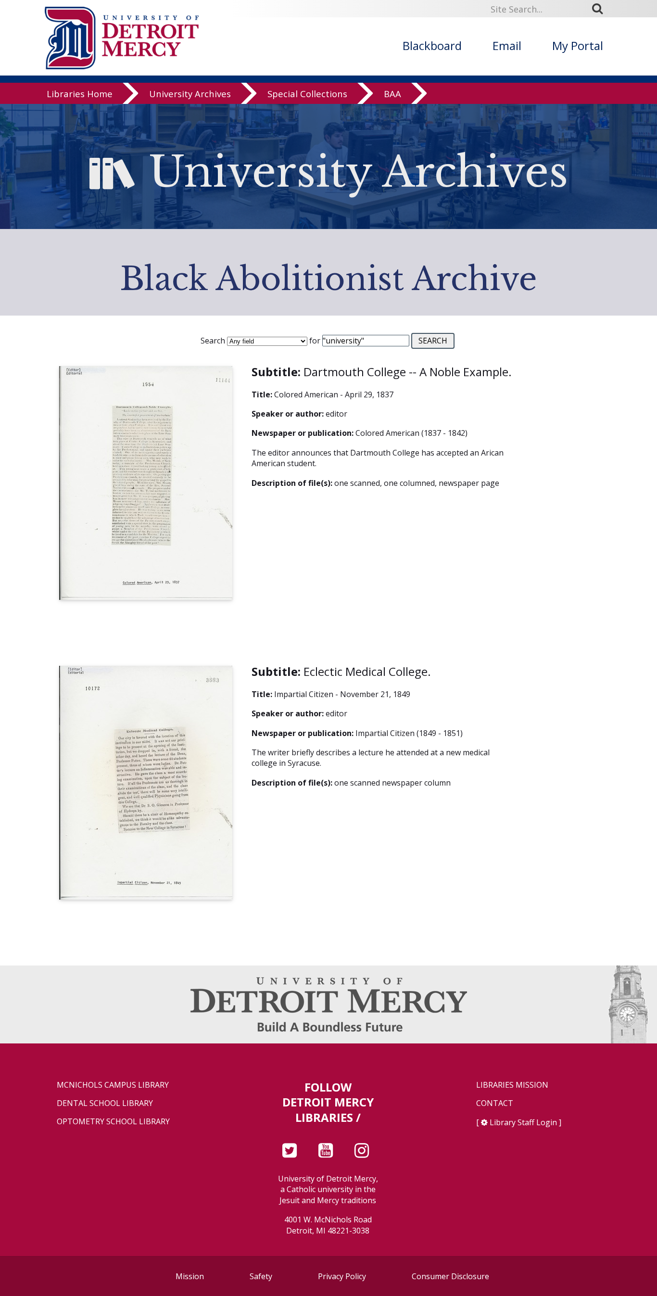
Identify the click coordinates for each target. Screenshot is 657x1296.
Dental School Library (105, 1103)
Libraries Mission (512, 1085)
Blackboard (432, 45)
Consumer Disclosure (450, 1276)
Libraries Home (80, 94)
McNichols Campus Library (113, 1085)
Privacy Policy (342, 1276)
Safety (261, 1276)
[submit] (600, 8)
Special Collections (307, 94)
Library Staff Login (523, 1122)
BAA (392, 94)
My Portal (577, 45)
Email (507, 45)
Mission (190, 1276)
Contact (494, 1103)
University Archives (190, 94)
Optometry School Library (113, 1121)
